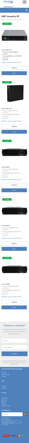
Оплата (4, 403)
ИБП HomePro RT (17, 19)
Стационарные (6, 374)
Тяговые (4, 376)
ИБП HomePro (9, 19)
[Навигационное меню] (26, 10)
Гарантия (4, 401)
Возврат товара (6, 405)
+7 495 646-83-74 (8, 7)
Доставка (4, 400)
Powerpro (4, 388)
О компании (5, 398)
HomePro (4, 386)
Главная (3, 19)
